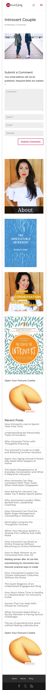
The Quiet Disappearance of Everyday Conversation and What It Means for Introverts (24, 472)
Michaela (10, 25)
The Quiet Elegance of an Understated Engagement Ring (23, 585)
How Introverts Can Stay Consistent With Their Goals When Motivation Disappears (21, 483)
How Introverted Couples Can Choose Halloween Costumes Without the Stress (22, 575)
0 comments (21, 25)
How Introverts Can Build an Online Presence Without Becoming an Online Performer (23, 544)
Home (14, 678)
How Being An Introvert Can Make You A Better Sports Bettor (23, 492)
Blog (31, 678)
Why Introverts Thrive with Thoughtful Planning (20, 442)
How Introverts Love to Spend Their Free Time (22, 425)
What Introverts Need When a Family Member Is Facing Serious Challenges (24, 614)
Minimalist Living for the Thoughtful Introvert (19, 523)
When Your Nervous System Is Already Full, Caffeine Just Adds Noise (23, 533)
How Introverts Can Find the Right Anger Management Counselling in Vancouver (21, 513)
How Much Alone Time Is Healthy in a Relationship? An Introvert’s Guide (24, 595)
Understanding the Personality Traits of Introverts (22, 434)
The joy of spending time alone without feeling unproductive (22, 624)
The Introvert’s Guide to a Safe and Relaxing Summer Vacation (23, 451)
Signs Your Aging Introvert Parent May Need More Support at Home (24, 461)
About (23, 678)
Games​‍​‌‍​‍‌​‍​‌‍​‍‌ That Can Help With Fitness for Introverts (20, 604)
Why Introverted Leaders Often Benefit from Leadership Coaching (23, 502)
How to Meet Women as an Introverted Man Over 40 (20, 553)
